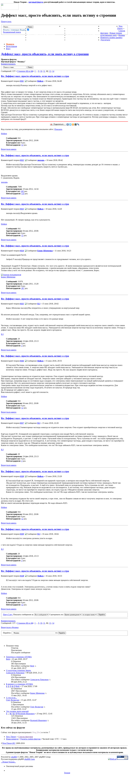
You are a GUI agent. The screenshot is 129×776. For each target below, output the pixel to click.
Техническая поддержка (81, 28)
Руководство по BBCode (81, 37)
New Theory (120, 27)
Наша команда (12, 739)
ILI (38, 304)
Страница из (25, 71)
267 (22, 288)
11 (44, 71)
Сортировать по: (56, 614)
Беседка (32, 40)
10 (41, 71)
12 (22, 145)
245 (22, 191)
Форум (26, 26)
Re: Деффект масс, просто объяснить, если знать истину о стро (35, 76)
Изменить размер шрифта (111, 37)
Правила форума (76, 33)
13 (50, 71)
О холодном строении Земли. (18, 670)
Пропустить (6, 21)
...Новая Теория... (8, 762)
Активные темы (37, 33)
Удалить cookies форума (30, 739)
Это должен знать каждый (17, 711)
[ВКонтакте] (67, 124)
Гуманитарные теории (41, 35)
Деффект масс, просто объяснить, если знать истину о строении (45, 54)
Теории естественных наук (44, 37)
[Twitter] (70, 124)
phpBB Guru (29, 759)
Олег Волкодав (12, 700)
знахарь (40, 160)
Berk (8, 659)
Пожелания (73, 31)
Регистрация (11, 46)
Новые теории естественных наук (111, 34)
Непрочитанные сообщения (44, 31)
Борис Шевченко (45, 251)
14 (53, 71)
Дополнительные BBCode (82, 40)
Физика (121, 35)
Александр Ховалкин (15, 673)
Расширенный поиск (12, 32)
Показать (58, 129)
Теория (67, 773)
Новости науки (109, 26)
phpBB (14, 757)
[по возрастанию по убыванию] (94, 614)
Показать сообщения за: (23, 614)
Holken (40, 81)
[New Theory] (10, 9)
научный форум (36, 2)
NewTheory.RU (9, 743)
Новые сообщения (38, 28)
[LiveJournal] (78, 124)
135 (22, 193)
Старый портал (109, 31)
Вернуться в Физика (10, 627)
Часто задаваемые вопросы (83, 35)
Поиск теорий (108, 28)
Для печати (105, 40)
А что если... (11, 698)
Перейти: (7, 633)
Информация (69, 26)
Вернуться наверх (8, 149)
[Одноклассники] (73, 124)
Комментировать (8, 64)
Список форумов (25, 737)
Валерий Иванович (26, 714)
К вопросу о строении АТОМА (19, 684)
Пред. (5, 614)
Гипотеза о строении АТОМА (19, 657)
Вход (8, 49)
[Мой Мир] (75, 124)
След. (10, 614)
